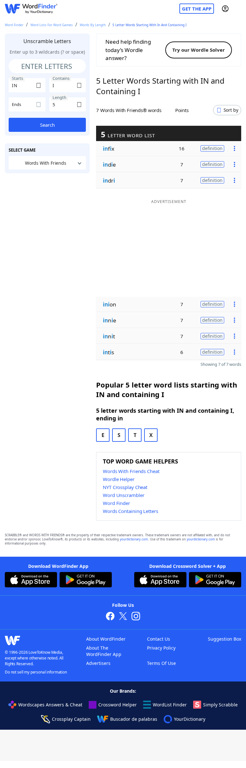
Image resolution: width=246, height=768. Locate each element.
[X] (123, 617)
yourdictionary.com (134, 539)
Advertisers (98, 663)
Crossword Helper (117, 705)
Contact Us (158, 639)
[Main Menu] (238, 8)
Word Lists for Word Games (51, 25)
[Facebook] (110, 617)
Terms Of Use (161, 663)
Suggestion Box (224, 639)
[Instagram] (136, 617)
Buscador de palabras (133, 719)
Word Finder (14, 25)
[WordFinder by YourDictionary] (31, 9)
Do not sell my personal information (36, 672)
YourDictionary (189, 719)
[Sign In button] (225, 8)
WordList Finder (170, 705)
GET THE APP (196, 8)
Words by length (93, 25)
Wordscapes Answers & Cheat (50, 705)
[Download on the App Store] (31, 580)
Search (47, 125)
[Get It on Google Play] (86, 580)
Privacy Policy (161, 648)
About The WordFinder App (103, 651)
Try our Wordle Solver (198, 50)
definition (212, 148)
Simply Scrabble (220, 705)
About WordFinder (106, 639)
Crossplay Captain (71, 719)
